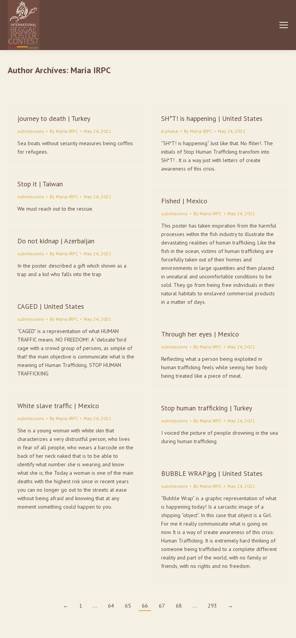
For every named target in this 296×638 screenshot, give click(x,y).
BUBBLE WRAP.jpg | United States (211, 473)
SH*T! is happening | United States (211, 118)
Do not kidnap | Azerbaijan (55, 240)
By (64, 131)
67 (162, 605)
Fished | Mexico (184, 200)
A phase (169, 131)
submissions (30, 131)
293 (212, 605)
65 (128, 605)
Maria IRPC (91, 70)
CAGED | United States (50, 306)
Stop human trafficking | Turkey (206, 408)
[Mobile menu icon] (283, 25)
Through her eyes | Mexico (200, 334)
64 (111, 605)
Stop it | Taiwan (40, 183)
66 (145, 605)
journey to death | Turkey (53, 118)
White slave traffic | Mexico (58, 405)
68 (179, 605)
